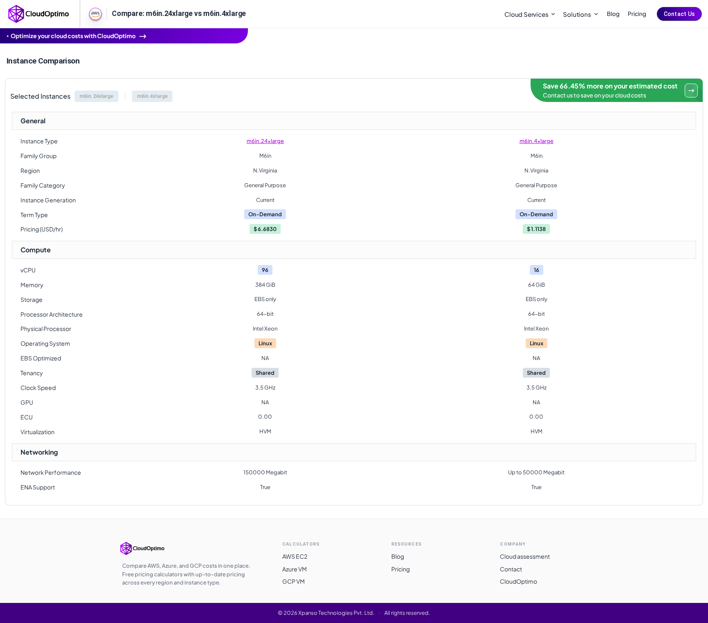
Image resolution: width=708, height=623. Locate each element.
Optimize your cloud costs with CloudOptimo (73, 35)
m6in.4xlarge (537, 141)
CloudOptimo (518, 581)
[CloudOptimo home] (39, 13)
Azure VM (294, 569)
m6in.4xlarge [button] (152, 96)
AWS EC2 (294, 556)
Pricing (637, 13)
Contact (511, 569)
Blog (613, 13)
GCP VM (293, 581)
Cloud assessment (525, 556)
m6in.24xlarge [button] (96, 96)
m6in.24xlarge (265, 141)
